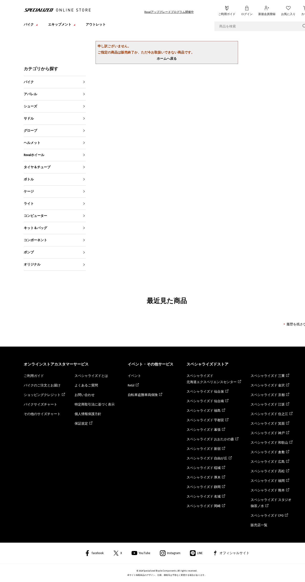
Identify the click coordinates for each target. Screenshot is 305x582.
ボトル (29, 179)
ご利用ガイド (226, 14)
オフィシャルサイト (234, 553)
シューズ (30, 106)
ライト (29, 203)
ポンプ (29, 252)
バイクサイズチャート (40, 404)
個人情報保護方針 (88, 414)
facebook (98, 553)
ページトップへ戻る (294, 571)
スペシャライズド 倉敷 (268, 452)
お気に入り (288, 14)
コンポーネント (35, 240)
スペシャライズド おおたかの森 (210, 439)
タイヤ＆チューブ (37, 167)
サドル (29, 118)
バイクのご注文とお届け (42, 385)
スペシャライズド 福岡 (268, 481)
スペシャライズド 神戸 (268, 433)
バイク (29, 82)
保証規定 (81, 423)
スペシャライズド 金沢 (268, 385)
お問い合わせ (85, 395)
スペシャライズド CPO (267, 515)
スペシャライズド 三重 (268, 376)
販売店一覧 (259, 525)
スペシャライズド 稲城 (204, 468)
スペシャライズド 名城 (204, 496)
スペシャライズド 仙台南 (205, 401)
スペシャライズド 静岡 (204, 487)
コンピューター (35, 216)
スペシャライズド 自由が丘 (207, 458)
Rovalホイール (34, 155)
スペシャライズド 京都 (268, 395)
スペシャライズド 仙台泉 (205, 391)
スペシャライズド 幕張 (204, 429)
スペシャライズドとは (91, 376)
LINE (200, 553)
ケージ (29, 191)
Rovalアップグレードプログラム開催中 (169, 12)
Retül (131, 385)
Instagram (173, 553)
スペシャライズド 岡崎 (204, 506)
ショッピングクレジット (42, 395)
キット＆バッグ (35, 228)
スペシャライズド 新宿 (204, 449)
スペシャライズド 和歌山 (269, 442)
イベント (134, 376)
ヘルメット (32, 143)
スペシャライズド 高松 (268, 471)
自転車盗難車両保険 (143, 395)
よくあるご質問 (86, 385)
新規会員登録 (266, 14)
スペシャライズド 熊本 (268, 490)
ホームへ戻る (167, 58)
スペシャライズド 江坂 (268, 404)
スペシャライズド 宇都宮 (205, 420)
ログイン (247, 14)
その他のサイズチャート (42, 414)
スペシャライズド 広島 (268, 461)
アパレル (30, 94)
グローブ (30, 130)
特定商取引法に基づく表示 (95, 404)
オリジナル (32, 264)
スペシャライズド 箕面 (268, 423)
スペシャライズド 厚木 (204, 477)
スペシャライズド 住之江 (269, 414)
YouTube (144, 553)
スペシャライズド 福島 (204, 410)
